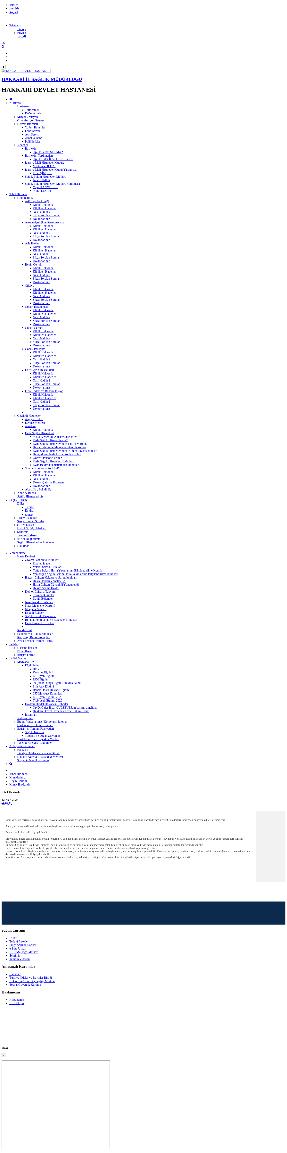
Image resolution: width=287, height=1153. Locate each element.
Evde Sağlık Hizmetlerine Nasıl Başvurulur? (60, 443)
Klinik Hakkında (43, 204)
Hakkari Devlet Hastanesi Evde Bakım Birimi (61, 711)
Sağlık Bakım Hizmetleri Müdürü (45, 176)
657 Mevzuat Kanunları (47, 693)
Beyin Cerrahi (33, 264)
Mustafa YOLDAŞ (44, 166)
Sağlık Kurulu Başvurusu (40, 616)
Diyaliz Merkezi (35, 422)
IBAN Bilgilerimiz (28, 538)
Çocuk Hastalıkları (36, 306)
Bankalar (22, 749)
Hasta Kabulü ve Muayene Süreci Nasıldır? (59, 447)
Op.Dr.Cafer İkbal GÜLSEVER (53, 159)
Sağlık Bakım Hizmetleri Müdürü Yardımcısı (52, 183)
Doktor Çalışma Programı (48, 482)
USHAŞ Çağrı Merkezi (31, 528)
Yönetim (22, 145)
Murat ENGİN (42, 190)
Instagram (31, 714)
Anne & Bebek (26, 493)
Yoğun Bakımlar (35, 127)
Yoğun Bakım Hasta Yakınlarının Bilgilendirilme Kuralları (68, 570)
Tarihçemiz (32, 109)
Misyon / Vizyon (27, 117)
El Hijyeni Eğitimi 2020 (47, 697)
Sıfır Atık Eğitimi (43, 686)
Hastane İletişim (27, 647)
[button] (15, 25)
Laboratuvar (32, 131)
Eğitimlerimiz (33, 665)
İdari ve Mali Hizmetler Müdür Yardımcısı (51, 169)
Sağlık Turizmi (18, 500)
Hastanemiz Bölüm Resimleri (35, 725)
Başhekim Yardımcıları (39, 155)
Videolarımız (25, 718)
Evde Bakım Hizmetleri (39, 623)
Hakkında (23, 546)
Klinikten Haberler (44, 208)
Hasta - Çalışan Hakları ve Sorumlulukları (51, 577)
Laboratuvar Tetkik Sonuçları (35, 633)
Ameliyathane (33, 138)
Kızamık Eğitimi (43, 672)
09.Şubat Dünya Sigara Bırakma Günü (57, 683)
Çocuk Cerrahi (34, 327)
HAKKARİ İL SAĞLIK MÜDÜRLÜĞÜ (42, 79)
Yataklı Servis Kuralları (47, 567)
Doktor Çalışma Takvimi (40, 591)
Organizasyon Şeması (30, 120)
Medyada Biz (25, 661)
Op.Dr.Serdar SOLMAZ (48, 152)
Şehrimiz (22, 531)
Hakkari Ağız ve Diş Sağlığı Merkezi (40, 756)
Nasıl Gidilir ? (41, 211)
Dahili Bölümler (43, 598)
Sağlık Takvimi (34, 732)
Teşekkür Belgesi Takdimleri (35, 742)
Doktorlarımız (41, 218)
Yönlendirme (17, 553)
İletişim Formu (26, 654)
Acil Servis (32, 134)
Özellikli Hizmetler (29, 415)
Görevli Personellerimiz (47, 457)
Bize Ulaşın (24, 651)
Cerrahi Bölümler (43, 595)
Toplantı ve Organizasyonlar (42, 735)
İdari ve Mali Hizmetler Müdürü (44, 162)
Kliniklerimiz (25, 197)
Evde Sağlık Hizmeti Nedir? (50, 440)
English (14, 8)
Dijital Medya (17, 658)
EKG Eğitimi (41, 679)
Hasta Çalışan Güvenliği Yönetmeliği (56, 584)
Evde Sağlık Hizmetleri (39, 433)
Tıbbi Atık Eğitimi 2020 (47, 700)
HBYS (37, 669)
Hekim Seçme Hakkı (46, 588)
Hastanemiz (24, 106)
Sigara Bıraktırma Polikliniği (42, 468)
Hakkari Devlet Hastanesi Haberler (46, 704)
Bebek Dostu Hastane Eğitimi (51, 690)
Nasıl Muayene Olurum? (40, 605)
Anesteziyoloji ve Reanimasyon (44, 222)
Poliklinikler (32, 141)
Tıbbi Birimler (18, 194)
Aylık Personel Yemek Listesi (35, 640)
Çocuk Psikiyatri (35, 348)
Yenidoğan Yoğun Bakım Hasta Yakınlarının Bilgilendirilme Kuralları (75, 574)
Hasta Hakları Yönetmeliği (49, 581)
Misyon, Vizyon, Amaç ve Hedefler (55, 436)
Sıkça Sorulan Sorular (46, 215)
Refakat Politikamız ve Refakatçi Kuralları (51, 619)
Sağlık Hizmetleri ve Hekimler (36, 542)
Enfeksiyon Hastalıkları (39, 370)
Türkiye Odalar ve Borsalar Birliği (38, 753)
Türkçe (13, 4)
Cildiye (29, 285)
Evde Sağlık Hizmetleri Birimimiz (54, 461)
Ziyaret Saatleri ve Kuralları (42, 560)
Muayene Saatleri (35, 609)
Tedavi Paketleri (27, 517)
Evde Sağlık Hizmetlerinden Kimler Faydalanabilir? (65, 450)
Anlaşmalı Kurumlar (22, 746)
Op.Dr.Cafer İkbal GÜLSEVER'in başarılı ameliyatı (65, 707)
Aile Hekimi (32, 243)
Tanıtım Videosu (27, 535)
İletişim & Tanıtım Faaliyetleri (35, 728)
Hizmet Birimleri (27, 124)
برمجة (29, 514)
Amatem (30, 426)
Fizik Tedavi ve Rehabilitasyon (44, 391)
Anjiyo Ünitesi (34, 419)
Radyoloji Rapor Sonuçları (33, 637)
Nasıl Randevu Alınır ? (39, 602)
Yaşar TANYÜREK (45, 187)
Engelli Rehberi (34, 612)
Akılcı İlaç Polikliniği (38, 489)
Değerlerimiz (33, 113)
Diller (20, 503)
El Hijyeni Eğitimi (44, 676)
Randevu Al (24, 630)
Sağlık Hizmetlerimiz (30, 496)
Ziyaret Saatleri (42, 563)
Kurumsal (15, 102)
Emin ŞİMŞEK (42, 173)
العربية (13, 12)
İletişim (13, 644)
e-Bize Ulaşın (25, 524)
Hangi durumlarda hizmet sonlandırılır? (57, 454)
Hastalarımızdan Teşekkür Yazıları (38, 739)
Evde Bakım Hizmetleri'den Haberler (55, 464)
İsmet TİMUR (41, 180)
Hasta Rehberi (26, 556)
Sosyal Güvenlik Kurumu (33, 760)
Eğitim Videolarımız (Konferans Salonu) (42, 721)
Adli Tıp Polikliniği (37, 201)
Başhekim (31, 148)
